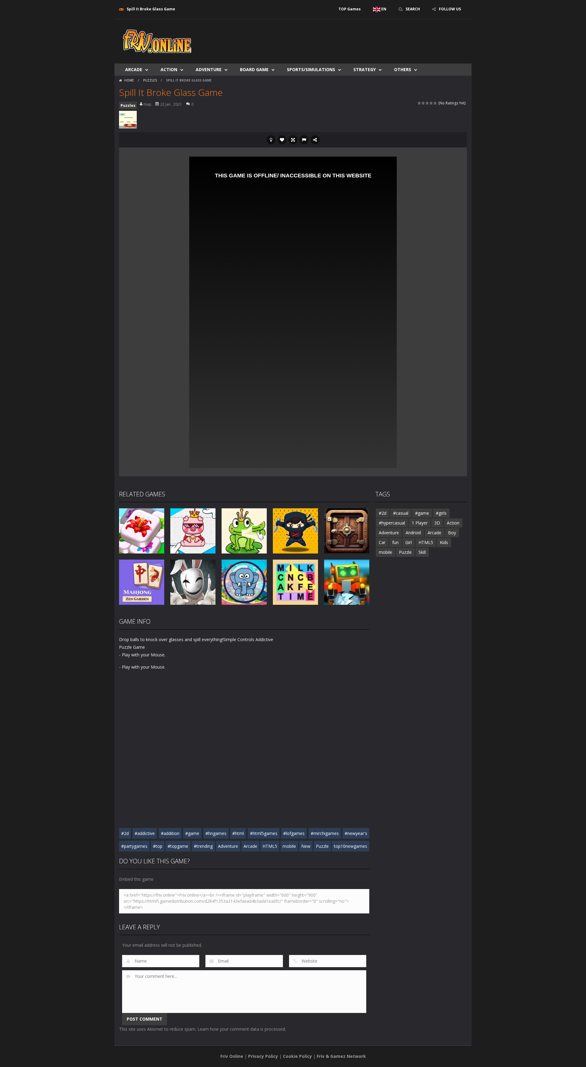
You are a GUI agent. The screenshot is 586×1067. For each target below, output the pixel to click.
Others (402, 69)
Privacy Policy (263, 1056)
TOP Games (349, 9)
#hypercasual (392, 523)
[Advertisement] (356, 37)
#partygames (134, 846)
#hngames (215, 833)
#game (192, 833)
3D (437, 523)
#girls (441, 513)
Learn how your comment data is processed (241, 1029)
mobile (289, 846)
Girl (408, 542)
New (305, 846)
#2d (125, 833)
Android (413, 532)
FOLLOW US (450, 9)
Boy (452, 532)
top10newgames (350, 846)
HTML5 (269, 846)
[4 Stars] (431, 103)
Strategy (364, 69)
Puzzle (322, 846)
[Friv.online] (157, 41)
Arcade (133, 69)
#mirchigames (325, 833)
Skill (422, 552)
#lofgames (294, 833)
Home (129, 80)
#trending (203, 846)
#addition (170, 833)
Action (169, 69)
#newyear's (356, 833)
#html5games (263, 833)
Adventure (209, 69)
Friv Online (231, 1056)
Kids (444, 542)
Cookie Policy (297, 1056)
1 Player (420, 523)
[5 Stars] (435, 103)
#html (238, 833)
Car (382, 542)
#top (157, 846)
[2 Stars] (423, 103)
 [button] (304, 139)
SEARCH (413, 9)
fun (395, 542)
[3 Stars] (427, 103)
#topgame (178, 846)
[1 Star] (419, 103)
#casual (400, 513)
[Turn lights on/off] (271, 139)
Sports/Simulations (311, 69)
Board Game (254, 69)
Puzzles (150, 80)
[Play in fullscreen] (293, 139)
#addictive (145, 833)
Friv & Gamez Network (341, 1056)
